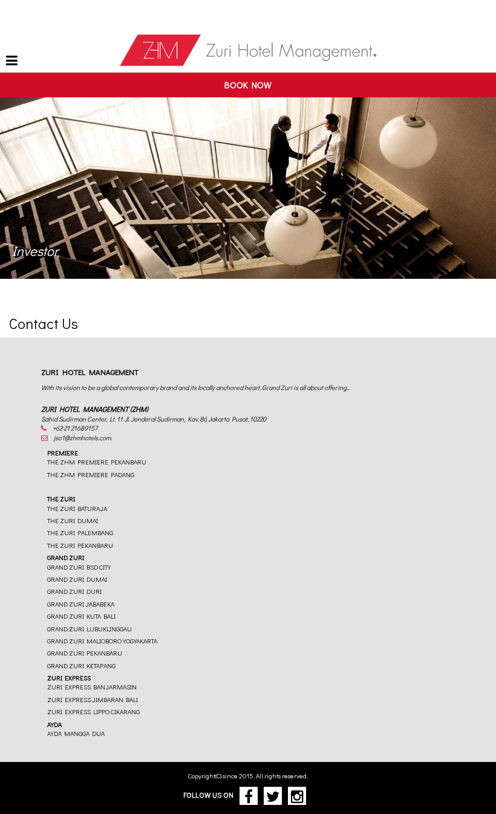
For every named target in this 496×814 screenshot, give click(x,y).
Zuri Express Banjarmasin (92, 686)
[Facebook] (250, 794)
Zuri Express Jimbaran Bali (92, 699)
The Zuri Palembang (80, 532)
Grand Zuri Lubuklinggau (89, 628)
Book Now (248, 85)
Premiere (62, 452)
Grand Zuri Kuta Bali (81, 615)
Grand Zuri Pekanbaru (84, 652)
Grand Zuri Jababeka (80, 603)
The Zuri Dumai (72, 520)
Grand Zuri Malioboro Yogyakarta (102, 640)
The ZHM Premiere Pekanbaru (96, 461)
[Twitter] (274, 794)
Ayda (54, 724)
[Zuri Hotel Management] (247, 51)
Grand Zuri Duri (74, 591)
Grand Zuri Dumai (77, 579)
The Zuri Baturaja (77, 508)
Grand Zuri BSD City (79, 566)
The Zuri (61, 498)
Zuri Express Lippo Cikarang (93, 711)
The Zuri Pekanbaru (80, 545)
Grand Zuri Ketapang (81, 665)
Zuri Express (69, 677)
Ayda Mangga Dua (76, 733)
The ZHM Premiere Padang (90, 474)
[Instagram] (298, 794)
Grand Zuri (65, 557)
